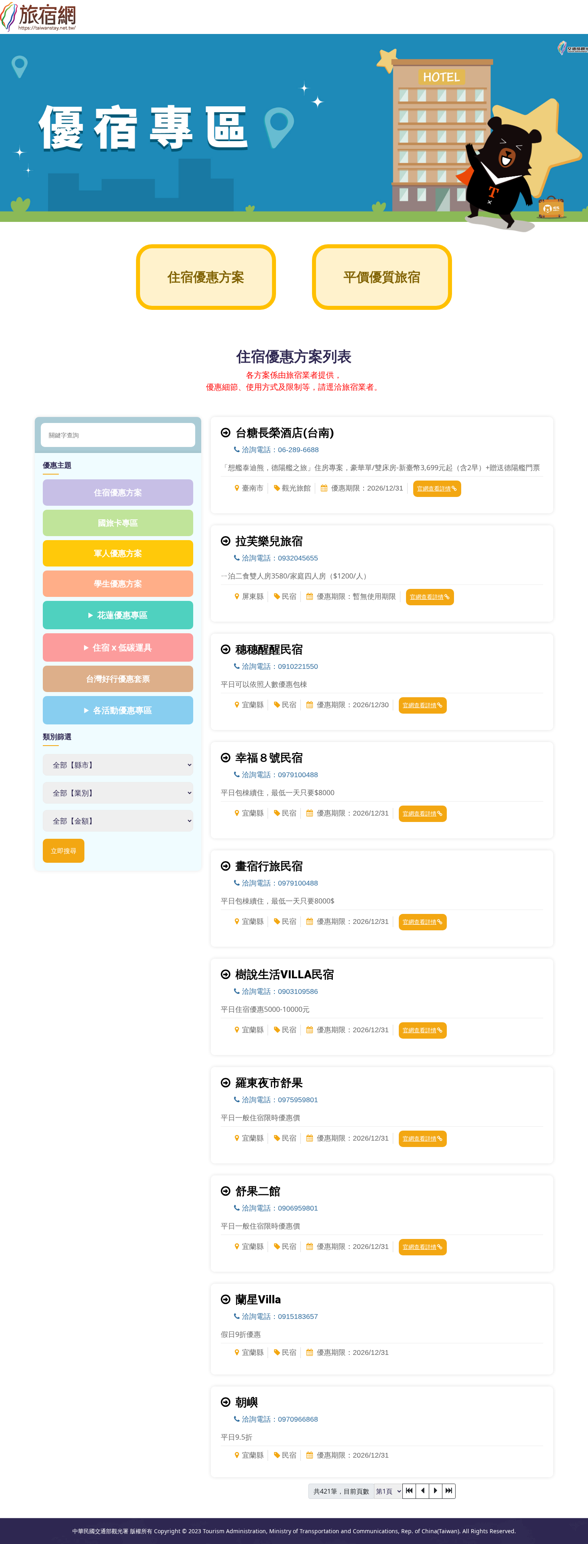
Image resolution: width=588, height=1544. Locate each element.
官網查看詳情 (434, 488)
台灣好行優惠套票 (118, 678)
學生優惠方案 (118, 583)
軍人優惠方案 (118, 553)
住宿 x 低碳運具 (122, 647)
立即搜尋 (63, 850)
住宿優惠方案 (206, 277)
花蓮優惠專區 (122, 614)
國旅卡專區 (118, 522)
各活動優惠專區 (122, 710)
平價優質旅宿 (382, 277)
